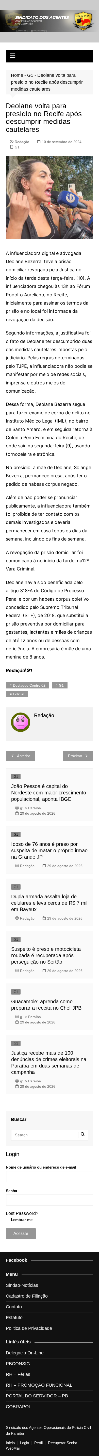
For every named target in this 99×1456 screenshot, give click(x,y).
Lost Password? (22, 1213)
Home (17, 75)
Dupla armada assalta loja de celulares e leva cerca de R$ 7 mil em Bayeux (49, 903)
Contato (14, 1306)
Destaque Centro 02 (29, 685)
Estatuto (14, 1317)
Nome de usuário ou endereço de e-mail (41, 1167)
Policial (18, 694)
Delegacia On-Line (25, 1352)
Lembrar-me (21, 1219)
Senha (11, 1191)
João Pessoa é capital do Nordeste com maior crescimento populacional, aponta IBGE (48, 792)
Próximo (75, 756)
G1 (30, 75)
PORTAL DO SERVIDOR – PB (37, 1395)
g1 (61, 685)
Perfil (38, 1443)
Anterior (23, 756)
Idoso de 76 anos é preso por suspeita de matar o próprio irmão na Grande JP (49, 850)
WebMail (13, 1448)
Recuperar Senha (62, 1443)
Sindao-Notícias (22, 1285)
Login (24, 1443)
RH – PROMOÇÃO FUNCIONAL (39, 1385)
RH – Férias (18, 1374)
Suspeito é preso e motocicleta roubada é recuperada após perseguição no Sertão (46, 955)
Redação (22, 142)
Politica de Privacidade (29, 1328)
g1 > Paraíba (30, 808)
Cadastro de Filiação (27, 1296)
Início (10, 1443)
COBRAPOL (18, 1406)
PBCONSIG (18, 1363)
